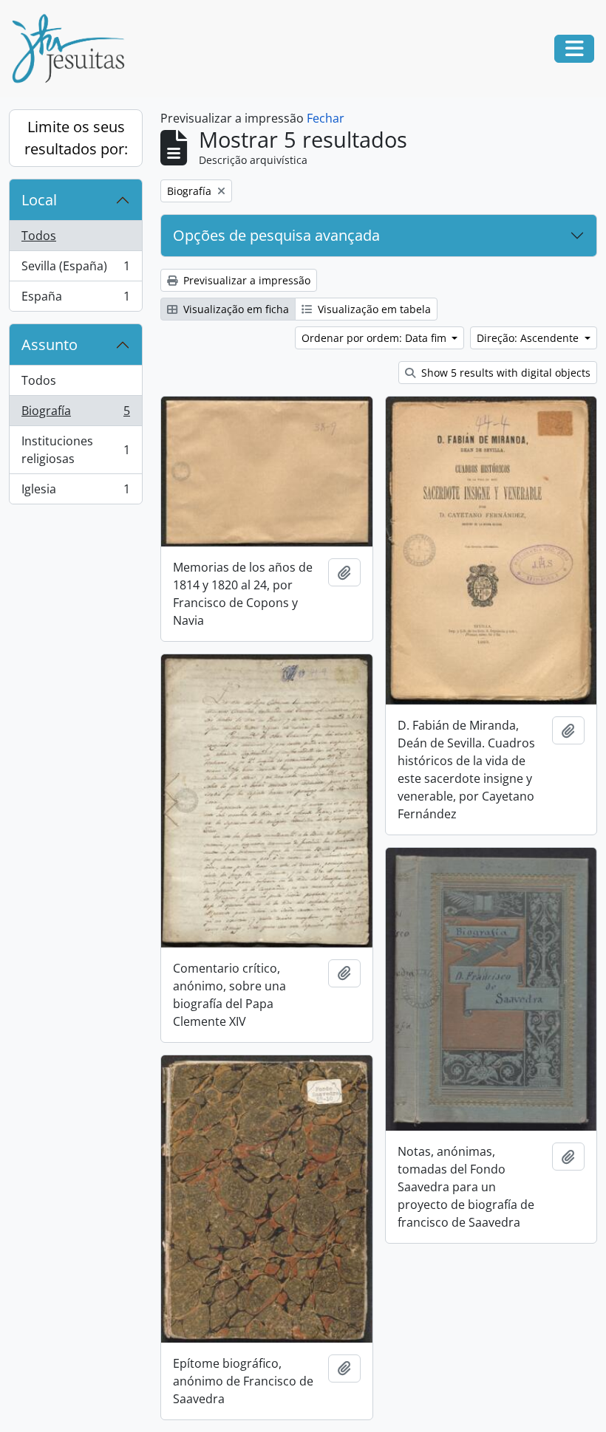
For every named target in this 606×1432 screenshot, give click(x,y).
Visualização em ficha (234, 309)
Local (39, 200)
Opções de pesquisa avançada (276, 235)
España (75, 299)
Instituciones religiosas (75, 450)
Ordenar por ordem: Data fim (375, 338)
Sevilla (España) (75, 269)
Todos (38, 235)
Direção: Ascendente (529, 338)
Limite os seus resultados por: (76, 138)
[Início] (74, 49)
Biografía (75, 414)
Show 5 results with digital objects (504, 373)
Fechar (325, 118)
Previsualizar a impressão (245, 280)
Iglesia (75, 492)
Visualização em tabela (373, 309)
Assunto (49, 344)
